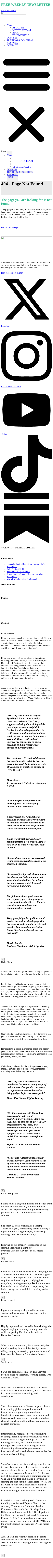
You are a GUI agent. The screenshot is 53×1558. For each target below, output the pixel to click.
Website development (10, 553)
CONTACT (12, 45)
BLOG (15, 33)
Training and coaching (11, 592)
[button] (26, 101)
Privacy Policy (7, 608)
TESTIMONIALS (20, 35)
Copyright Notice (9, 618)
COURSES (12, 38)
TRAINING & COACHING (20, 40)
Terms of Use (7, 603)
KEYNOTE (12, 43)
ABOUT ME (18, 28)
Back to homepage (9, 227)
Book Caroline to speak (11, 590)
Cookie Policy (7, 613)
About (9, 25)
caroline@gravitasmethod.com (14, 628)
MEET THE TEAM (21, 30)
